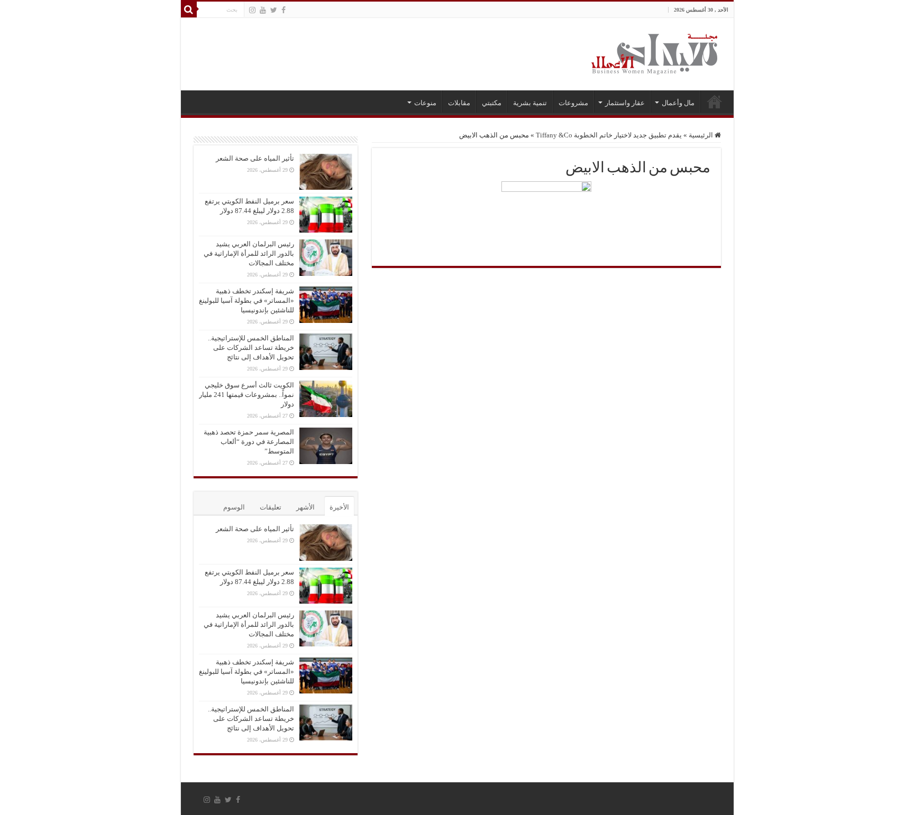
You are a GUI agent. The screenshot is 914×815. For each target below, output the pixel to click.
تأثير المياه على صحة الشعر (255, 158)
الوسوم (234, 507)
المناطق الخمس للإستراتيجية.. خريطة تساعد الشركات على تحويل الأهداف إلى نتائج (251, 347)
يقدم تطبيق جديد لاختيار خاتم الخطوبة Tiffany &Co (609, 135)
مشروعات (573, 103)
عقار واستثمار (625, 103)
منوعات (425, 103)
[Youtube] (263, 10)
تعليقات (270, 507)
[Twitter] (273, 10)
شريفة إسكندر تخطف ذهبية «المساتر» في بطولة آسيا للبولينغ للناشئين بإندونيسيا (246, 300)
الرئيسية (714, 101)
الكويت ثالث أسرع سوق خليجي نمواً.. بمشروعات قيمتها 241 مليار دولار (246, 394)
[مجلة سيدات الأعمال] (654, 54)
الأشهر (305, 507)
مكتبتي (491, 103)
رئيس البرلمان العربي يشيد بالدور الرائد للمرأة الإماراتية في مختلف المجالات (249, 253)
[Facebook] (283, 10)
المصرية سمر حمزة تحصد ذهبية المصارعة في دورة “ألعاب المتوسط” (249, 441)
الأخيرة (339, 507)
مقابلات (459, 103)
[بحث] (189, 9)
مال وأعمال (678, 103)
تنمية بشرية (530, 103)
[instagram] (252, 10)
